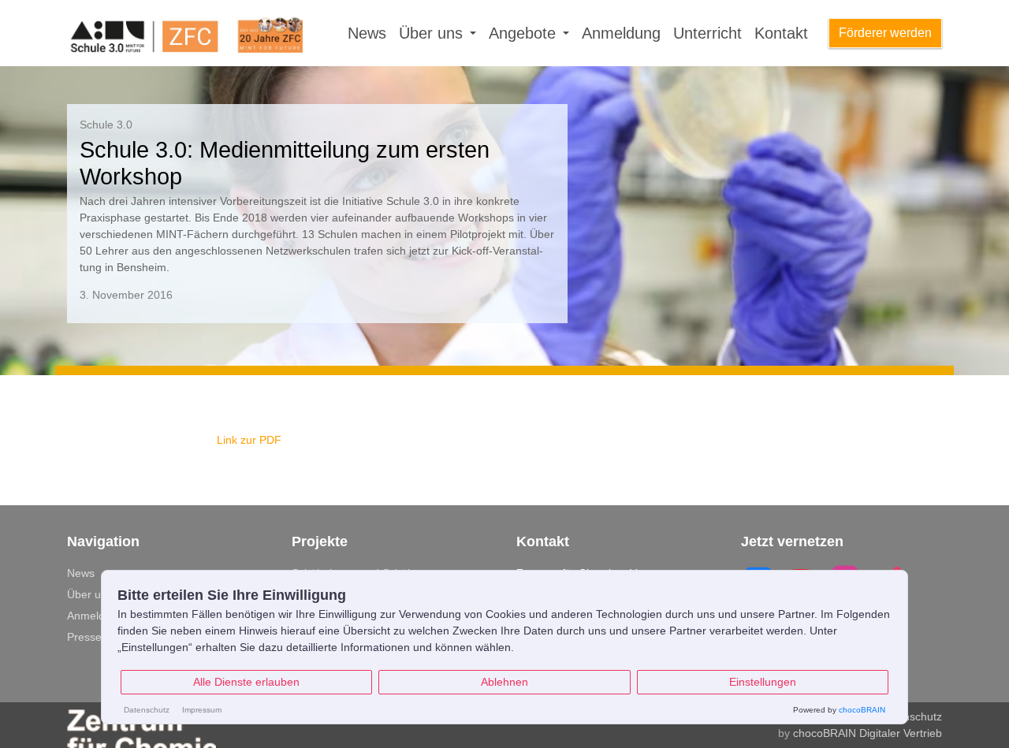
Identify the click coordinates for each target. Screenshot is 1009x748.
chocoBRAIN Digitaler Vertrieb (867, 733)
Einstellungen (762, 681)
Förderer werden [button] (885, 32)
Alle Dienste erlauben (246, 681)
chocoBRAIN (862, 709)
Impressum (202, 709)
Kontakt (781, 33)
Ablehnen (504, 681)
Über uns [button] (433, 33)
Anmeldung (621, 33)
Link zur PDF (249, 440)
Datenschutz (911, 716)
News (367, 33)
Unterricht (707, 33)
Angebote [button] (524, 33)
